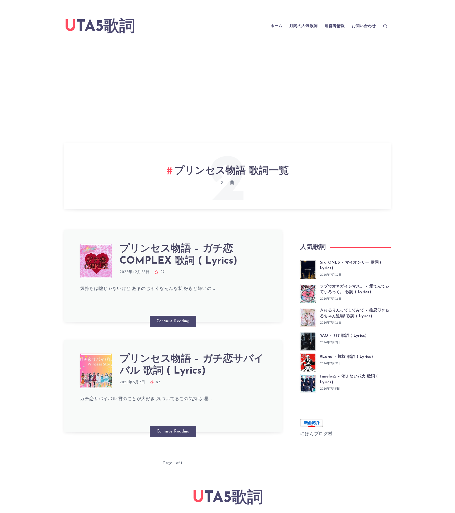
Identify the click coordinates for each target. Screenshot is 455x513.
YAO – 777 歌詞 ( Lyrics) (343, 336)
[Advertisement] (227, 82)
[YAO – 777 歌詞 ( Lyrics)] (308, 340)
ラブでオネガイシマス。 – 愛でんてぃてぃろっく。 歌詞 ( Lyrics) (354, 289)
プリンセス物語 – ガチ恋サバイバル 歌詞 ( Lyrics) (192, 365)
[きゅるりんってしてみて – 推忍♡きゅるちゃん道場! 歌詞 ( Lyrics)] (308, 316)
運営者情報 (335, 26)
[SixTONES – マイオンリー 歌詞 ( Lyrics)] (308, 268)
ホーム (276, 26)
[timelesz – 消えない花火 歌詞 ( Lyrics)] (308, 382)
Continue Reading (173, 321)
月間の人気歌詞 (303, 26)
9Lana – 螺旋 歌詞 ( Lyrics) (346, 357)
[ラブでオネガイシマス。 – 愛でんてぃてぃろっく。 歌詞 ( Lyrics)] (308, 292)
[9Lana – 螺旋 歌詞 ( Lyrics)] (308, 361)
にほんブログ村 (316, 434)
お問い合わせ (364, 26)
